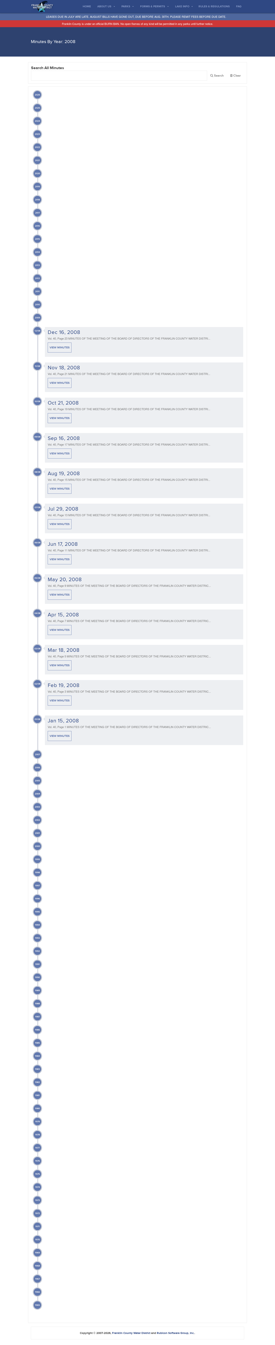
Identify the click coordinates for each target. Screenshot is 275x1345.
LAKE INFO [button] (182, 6)
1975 (37, 1174)
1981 (37, 1095)
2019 (37, 186)
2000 (37, 846)
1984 (37, 1056)
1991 (37, 964)
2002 (37, 820)
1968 (37, 1265)
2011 (37, 291)
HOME (87, 6)
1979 (37, 1121)
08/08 (37, 472)
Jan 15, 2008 (63, 721)
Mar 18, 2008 (64, 650)
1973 (37, 1200)
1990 (37, 977)
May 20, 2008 (65, 580)
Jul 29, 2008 (63, 509)
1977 (37, 1147)
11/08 (37, 366)
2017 (37, 212)
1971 (37, 1226)
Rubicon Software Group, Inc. (175, 1333)
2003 (37, 807)
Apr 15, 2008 (63, 615)
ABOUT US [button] (104, 6)
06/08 (37, 542)
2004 (37, 793)
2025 (37, 108)
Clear (237, 76)
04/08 (37, 613)
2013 (37, 265)
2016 (37, 226)
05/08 (37, 578)
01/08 (37, 719)
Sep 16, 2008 (64, 438)
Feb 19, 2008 (64, 685)
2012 (37, 278)
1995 (37, 911)
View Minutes (60, 347)
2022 (37, 147)
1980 (37, 1108)
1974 (37, 1187)
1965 (37, 1305)
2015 (37, 239)
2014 (37, 252)
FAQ (238, 6)
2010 (37, 304)
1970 (37, 1239)
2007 (37, 754)
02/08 (37, 684)
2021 (37, 160)
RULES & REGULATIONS (214, 6)
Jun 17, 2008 (63, 544)
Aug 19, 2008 (64, 473)
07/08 (37, 507)
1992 (37, 951)
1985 (37, 1043)
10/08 (37, 401)
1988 (37, 1003)
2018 (37, 199)
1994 (37, 925)
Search (218, 75)
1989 (37, 990)
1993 (37, 938)
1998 (37, 872)
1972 (37, 1213)
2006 (37, 767)
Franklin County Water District (131, 1333)
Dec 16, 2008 (64, 332)
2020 (37, 173)
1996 (37, 898)
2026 (37, 94)
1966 (37, 1292)
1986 (37, 1029)
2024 (37, 121)
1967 (37, 1279)
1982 (37, 1082)
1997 (37, 885)
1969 (37, 1252)
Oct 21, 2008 (63, 403)
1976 (37, 1161)
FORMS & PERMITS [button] (153, 6)
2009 (37, 317)
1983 (37, 1069)
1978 (37, 1134)
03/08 (37, 648)
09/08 (37, 436)
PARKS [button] (126, 6)
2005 (37, 780)
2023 (37, 134)
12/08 (37, 330)
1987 (37, 1016)
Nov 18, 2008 (64, 368)
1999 (37, 859)
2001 (37, 833)
